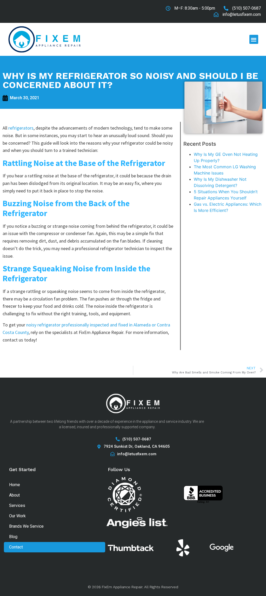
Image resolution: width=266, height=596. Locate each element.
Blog (13, 536)
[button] (253, 39)
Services (17, 505)
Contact (16, 547)
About (14, 495)
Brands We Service (26, 526)
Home (14, 484)
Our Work (17, 515)
